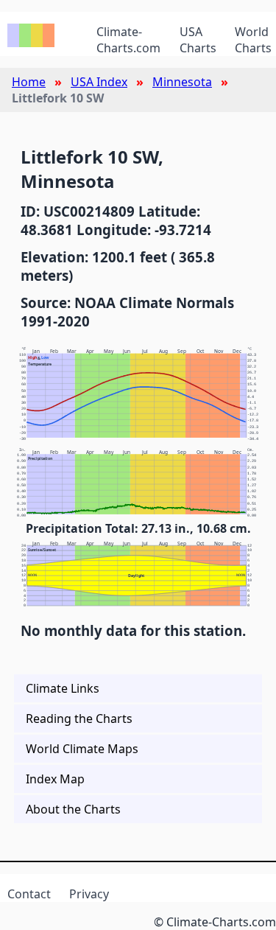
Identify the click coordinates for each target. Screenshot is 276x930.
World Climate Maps (82, 749)
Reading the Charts (79, 718)
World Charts (253, 40)
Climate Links (62, 688)
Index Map (55, 779)
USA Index (99, 82)
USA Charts (198, 40)
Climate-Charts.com (128, 40)
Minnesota (182, 82)
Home (29, 82)
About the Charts (73, 809)
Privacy (89, 894)
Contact (29, 894)
